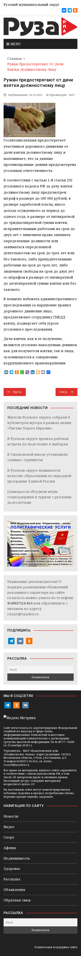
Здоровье (12, 868)
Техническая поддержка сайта (55, 947)
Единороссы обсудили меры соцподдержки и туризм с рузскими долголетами (39, 497)
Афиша (10, 848)
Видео (9, 826)
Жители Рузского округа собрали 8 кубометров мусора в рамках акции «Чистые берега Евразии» (39, 422)
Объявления (14, 889)
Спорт (9, 837)
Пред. (17, 392)
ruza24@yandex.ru (23, 614)
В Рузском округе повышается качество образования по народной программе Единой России (39, 475)
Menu (15, 44)
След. (63, 392)
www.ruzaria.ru (21, 728)
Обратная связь (17, 900)
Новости (11, 816)
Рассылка (12, 879)
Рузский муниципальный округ (31, 4)
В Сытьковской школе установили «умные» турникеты (37, 457)
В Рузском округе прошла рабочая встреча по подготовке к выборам (38, 441)
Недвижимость (17, 858)
